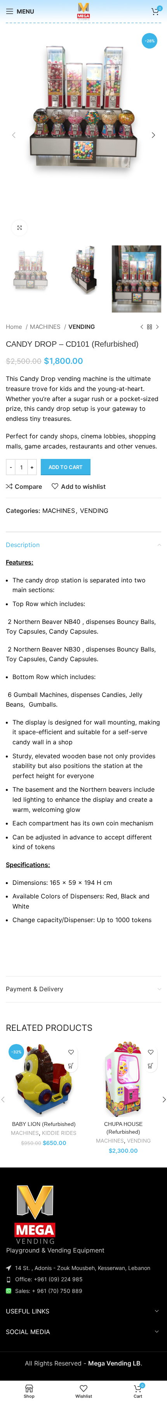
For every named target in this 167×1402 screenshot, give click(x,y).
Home (15, 326)
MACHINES (46, 326)
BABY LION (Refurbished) (44, 1124)
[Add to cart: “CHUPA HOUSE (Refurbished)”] (150, 1065)
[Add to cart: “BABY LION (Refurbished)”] (71, 1065)
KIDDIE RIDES (59, 1133)
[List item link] (83, 1279)
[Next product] (157, 327)
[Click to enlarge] (19, 228)
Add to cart (66, 467)
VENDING (81, 326)
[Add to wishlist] (71, 1052)
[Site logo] (83, 10)
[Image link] (35, 1214)
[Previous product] (142, 327)
